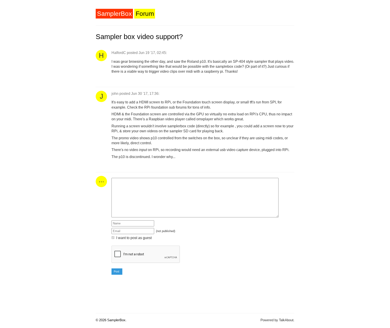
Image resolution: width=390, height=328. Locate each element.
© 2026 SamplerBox (110, 320)
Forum (145, 13)
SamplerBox (114, 13)
